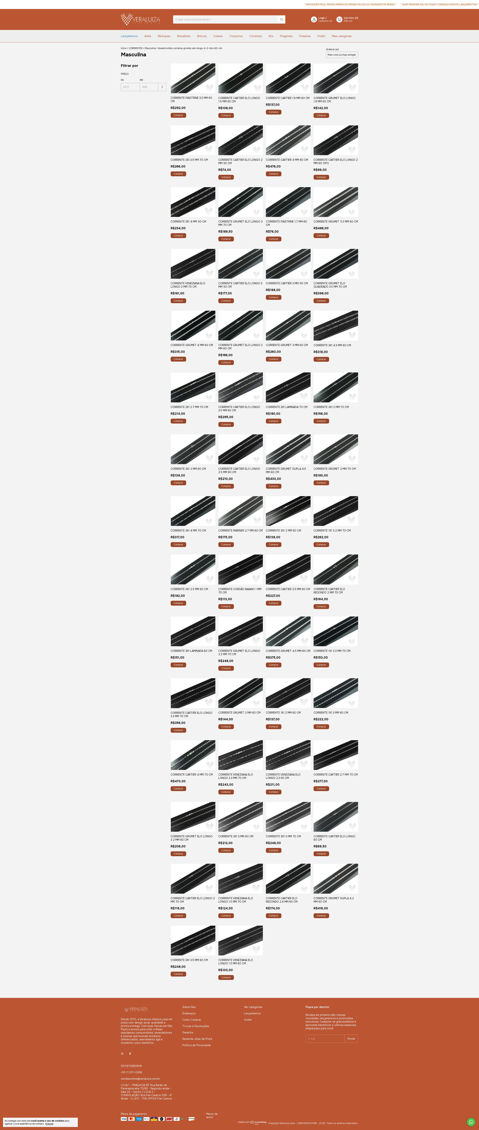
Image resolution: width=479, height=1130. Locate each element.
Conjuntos (236, 36)
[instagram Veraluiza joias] (122, 1053)
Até (141, 79)
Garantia (187, 1032)
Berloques (164, 36)
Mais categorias (342, 36)
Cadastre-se (325, 20)
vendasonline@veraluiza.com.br (140, 1078)
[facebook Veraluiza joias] (130, 1053)
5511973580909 (131, 1066)
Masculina (150, 48)
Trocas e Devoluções (195, 1026)
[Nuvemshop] (252, 1126)
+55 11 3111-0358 (131, 1072)
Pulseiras (305, 36)
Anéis (147, 36)
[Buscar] (281, 19)
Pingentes (286, 36)
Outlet (321, 36)
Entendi (49, 1124)
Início (124, 48)
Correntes (255, 36)
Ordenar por (332, 49)
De (122, 79)
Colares (218, 36)
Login (321, 17)
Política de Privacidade (196, 1045)
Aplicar (162, 87)
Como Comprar (191, 1019)
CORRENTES (136, 48)
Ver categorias (253, 1007)
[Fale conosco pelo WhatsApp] (471, 1122)
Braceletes (183, 36)
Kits (271, 36)
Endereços (189, 1013)
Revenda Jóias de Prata (197, 1039)
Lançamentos (129, 36)
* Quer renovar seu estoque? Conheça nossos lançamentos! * (405, 4)
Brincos (202, 36)
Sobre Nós (189, 1007)
